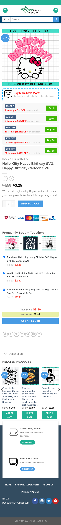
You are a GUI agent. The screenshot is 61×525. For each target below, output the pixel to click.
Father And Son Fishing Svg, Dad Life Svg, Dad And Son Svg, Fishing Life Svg (32, 291)
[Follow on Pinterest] (55, 501)
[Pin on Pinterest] (27, 334)
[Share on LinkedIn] (33, 334)
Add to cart (30, 203)
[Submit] (56, 19)
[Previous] (2, 396)
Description (16, 353)
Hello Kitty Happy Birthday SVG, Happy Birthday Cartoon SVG (32, 259)
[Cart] (55, 10)
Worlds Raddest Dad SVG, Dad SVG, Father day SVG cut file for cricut (31, 275)
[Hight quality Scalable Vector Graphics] (30, 10)
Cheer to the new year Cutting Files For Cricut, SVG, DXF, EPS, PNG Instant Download (10, 395)
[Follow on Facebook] (35, 501)
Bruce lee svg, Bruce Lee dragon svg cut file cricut (49, 392)
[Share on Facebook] (10, 334)
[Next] (58, 396)
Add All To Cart (30, 321)
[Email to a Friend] (22, 334)
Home (5, 159)
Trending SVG (20, 159)
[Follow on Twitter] (49, 501)
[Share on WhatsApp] (5, 334)
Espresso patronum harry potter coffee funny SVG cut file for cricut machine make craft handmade (30, 396)
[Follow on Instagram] (42, 501)
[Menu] (5, 10)
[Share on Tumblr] (39, 334)
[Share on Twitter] (16, 334)
